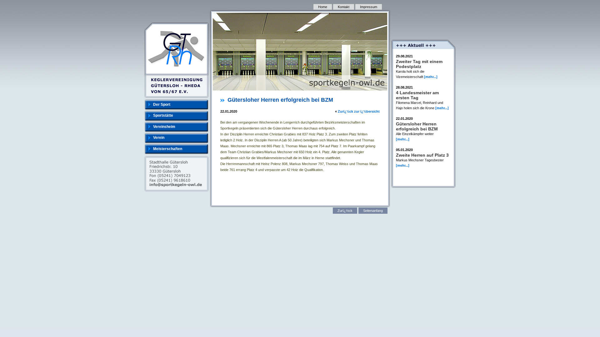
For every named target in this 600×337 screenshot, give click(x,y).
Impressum (368, 7)
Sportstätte (163, 115)
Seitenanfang (373, 210)
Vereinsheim (164, 127)
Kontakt (343, 7)
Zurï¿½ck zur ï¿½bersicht (359, 111)
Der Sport (161, 104)
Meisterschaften (167, 149)
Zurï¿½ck (345, 210)
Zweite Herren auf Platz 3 (422, 155)
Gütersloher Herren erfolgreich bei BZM (417, 126)
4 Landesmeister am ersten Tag (417, 95)
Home (322, 7)
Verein (158, 137)
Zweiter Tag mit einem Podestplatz (419, 64)
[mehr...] (431, 77)
